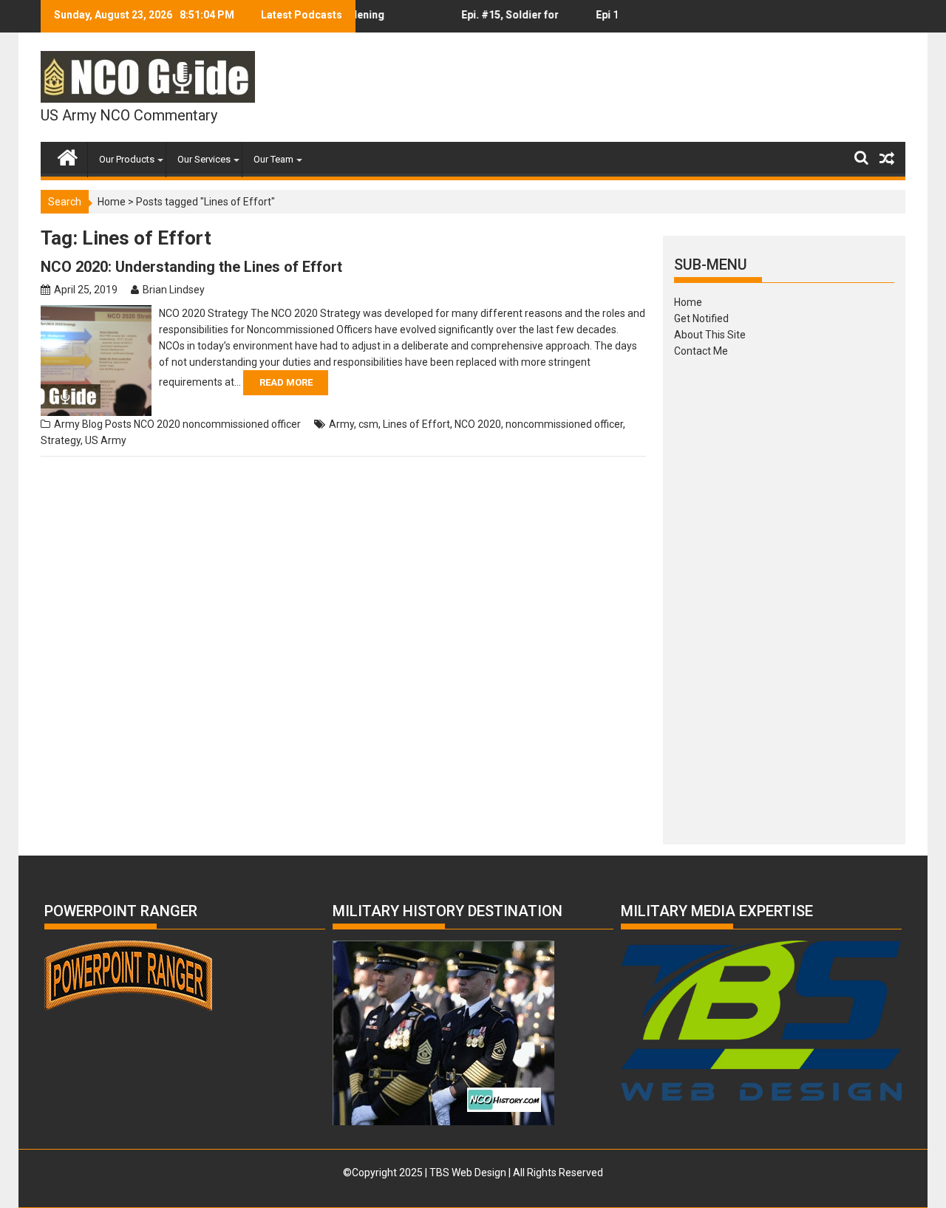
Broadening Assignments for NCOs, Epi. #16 (365, 21)
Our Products (126, 159)
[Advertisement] (784, 596)
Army (67, 424)
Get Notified (701, 318)
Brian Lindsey (174, 290)
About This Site (710, 335)
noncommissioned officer (242, 424)
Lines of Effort (416, 424)
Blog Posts (107, 424)
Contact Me (701, 351)
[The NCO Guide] (67, 154)
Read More (286, 382)
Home (112, 202)
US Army (105, 440)
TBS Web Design (467, 1172)
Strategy (61, 440)
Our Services (204, 159)
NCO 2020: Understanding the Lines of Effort (191, 267)
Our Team (273, 159)
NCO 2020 (157, 424)
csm (368, 424)
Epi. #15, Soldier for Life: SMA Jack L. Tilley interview (498, 21)
